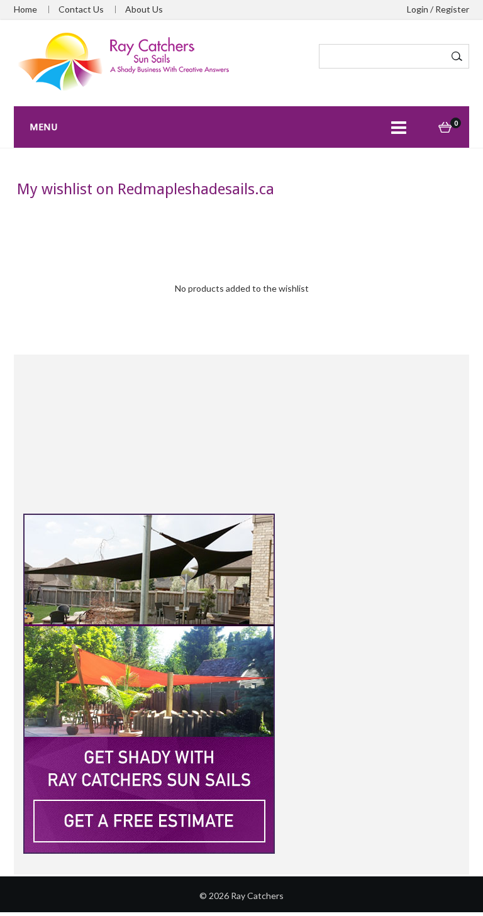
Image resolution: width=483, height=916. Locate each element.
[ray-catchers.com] (124, 61)
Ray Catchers (257, 895)
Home (25, 9)
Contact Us (81, 9)
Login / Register (438, 9)
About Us (144, 9)
